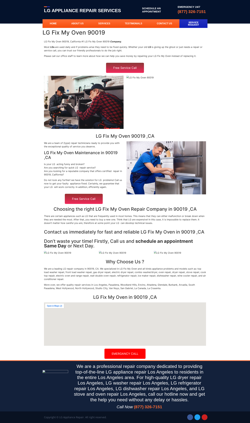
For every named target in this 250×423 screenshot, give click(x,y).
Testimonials (133, 23)
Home (53, 23)
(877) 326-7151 (192, 11)
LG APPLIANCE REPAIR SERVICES (82, 10)
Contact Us (164, 23)
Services (104, 23)
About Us (77, 23)
